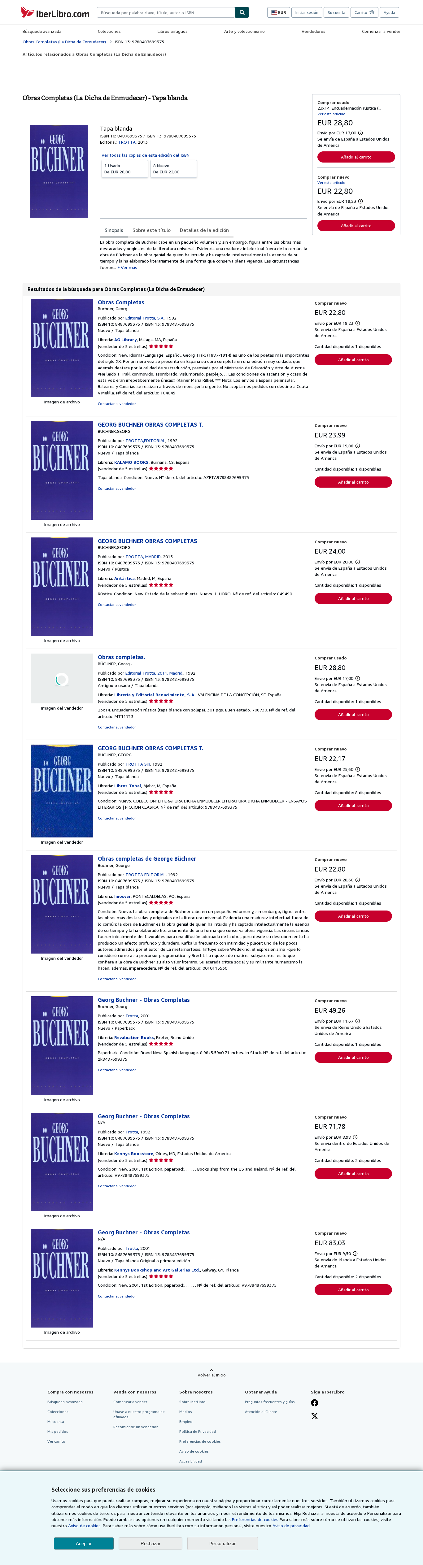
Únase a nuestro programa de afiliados (139, 1414)
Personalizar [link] (222, 1543)
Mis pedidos (57, 1431)
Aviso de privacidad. (292, 1525)
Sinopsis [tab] (114, 230)
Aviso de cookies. (85, 1525)
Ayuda (389, 12)
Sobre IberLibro (192, 1401)
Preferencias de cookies (255, 1519)
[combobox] (166, 12)
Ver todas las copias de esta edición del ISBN (146, 155)
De (117, 168)
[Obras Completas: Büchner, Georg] (62, 395)
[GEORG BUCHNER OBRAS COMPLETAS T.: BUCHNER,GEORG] (62, 518)
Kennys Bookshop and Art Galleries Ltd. (157, 1269)
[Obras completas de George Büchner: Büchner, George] (62, 951)
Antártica (124, 578)
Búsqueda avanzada (42, 31)
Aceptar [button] (84, 1543)
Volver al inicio (212, 1374)
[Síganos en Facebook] (314, 1403)
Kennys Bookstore (133, 1153)
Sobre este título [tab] (152, 230)
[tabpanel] (203, 254)
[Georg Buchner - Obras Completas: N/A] (62, 1209)
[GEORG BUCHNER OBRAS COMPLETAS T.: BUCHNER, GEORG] (62, 835)
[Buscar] (242, 12)
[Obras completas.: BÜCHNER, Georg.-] (62, 701)
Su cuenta (336, 12)
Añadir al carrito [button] (356, 156)
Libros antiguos (173, 31)
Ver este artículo (331, 113)
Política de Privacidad (197, 1431)
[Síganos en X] (314, 1417)
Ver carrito (56, 1441)
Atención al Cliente (261, 1411)
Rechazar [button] (150, 1543)
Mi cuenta (55, 1421)
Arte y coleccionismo (244, 31)
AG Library (125, 339)
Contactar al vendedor (117, 403)
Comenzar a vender (381, 31)
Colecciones (109, 31)
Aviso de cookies (194, 1451)
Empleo (186, 1421)
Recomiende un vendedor (135, 1426)
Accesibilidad (190, 1461)
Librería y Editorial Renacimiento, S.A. (155, 694)
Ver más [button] (129, 267)
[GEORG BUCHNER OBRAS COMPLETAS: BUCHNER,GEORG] (62, 634)
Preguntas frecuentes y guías (270, 1401)
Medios (185, 1411)
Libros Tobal (127, 785)
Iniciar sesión (306, 12)
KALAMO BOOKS (131, 462)
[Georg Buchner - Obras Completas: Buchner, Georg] (62, 1093)
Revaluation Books (134, 1037)
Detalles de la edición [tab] (204, 230)
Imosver (122, 896)
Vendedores (313, 31)
